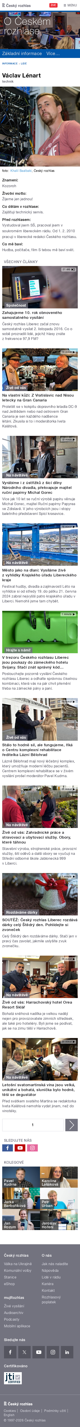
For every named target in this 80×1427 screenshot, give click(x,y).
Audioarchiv (13, 1313)
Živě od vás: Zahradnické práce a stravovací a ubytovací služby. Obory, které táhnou (36, 837)
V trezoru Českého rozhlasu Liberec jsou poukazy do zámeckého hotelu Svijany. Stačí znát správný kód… (35, 662)
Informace (10, 63)
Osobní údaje (30, 1411)
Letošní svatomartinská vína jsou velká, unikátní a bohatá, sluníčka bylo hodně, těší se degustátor (38, 1090)
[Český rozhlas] (16, 5)
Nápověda (50, 1270)
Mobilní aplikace (17, 1326)
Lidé (24, 63)
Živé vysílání (14, 1306)
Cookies (10, 1411)
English (9, 1415)
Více (53, 53)
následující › (71, 1125)
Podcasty (12, 1319)
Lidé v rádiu (51, 1277)
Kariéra (47, 1284)
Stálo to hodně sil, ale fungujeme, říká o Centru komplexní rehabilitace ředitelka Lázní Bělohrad (37, 750)
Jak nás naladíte (55, 1264)
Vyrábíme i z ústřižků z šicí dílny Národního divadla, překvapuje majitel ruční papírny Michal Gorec (37, 487)
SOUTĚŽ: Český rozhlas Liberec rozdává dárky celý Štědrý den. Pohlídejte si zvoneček (40, 925)
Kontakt (48, 1290)
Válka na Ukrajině (18, 1264)
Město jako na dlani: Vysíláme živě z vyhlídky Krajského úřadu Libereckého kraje (39, 575)
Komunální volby (17, 1270)
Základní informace (22, 53)
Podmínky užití (55, 1411)
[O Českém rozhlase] (40, 30)
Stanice (10, 1277)
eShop (9, 1284)
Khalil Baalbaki (21, 171)
